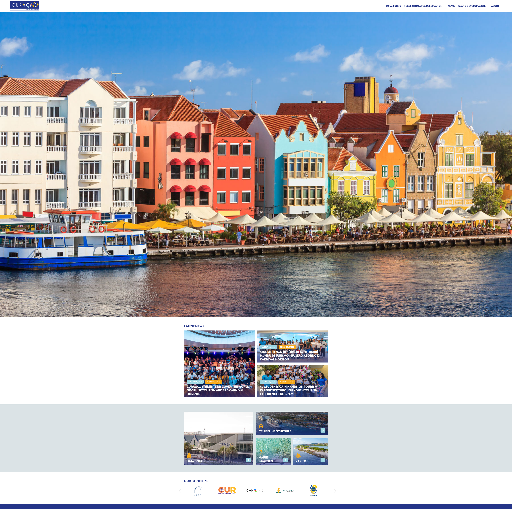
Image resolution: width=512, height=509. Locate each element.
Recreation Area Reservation (423, 6)
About (495, 6)
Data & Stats (393, 6)
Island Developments (472, 6)
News (451, 6)
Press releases (214, 382)
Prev (178, 490)
